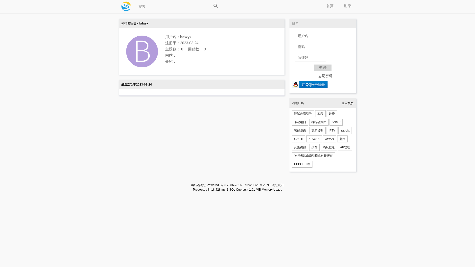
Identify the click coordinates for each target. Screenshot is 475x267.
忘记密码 (325, 76)
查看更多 (348, 103)
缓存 (314, 147)
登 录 (347, 6)
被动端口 (300, 122)
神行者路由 (318, 122)
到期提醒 (300, 147)
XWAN (329, 139)
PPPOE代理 (302, 164)
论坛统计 (278, 185)
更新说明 (317, 130)
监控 (342, 139)
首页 (330, 6)
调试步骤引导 (303, 113)
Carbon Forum (252, 185)
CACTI (298, 139)
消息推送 (329, 147)
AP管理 (345, 147)
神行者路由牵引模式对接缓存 (313, 155)
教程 (320, 113)
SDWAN (314, 139)
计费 (332, 113)
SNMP (336, 122)
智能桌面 (300, 130)
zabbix (345, 130)
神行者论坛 (128, 23)
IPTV (332, 130)
